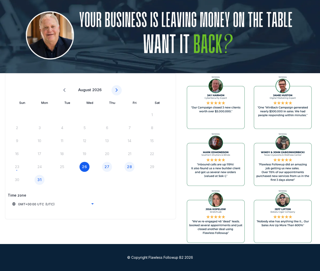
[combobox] (53, 204)
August (84, 89)
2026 (97, 89)
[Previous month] (64, 90)
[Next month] (117, 90)
